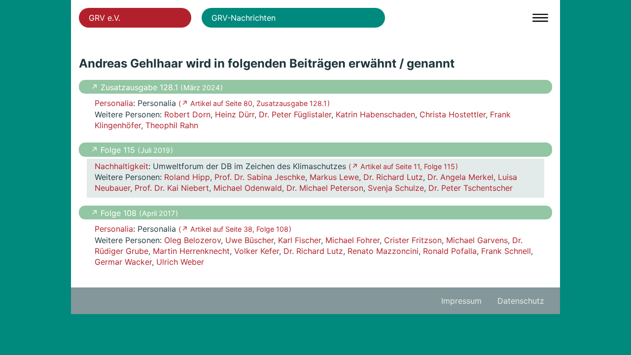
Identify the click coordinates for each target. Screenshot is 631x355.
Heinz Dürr (234, 114)
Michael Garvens (477, 240)
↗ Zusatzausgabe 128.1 (135, 87)
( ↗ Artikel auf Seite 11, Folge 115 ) (403, 166)
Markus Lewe (334, 177)
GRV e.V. (104, 18)
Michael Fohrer (352, 240)
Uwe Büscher (249, 240)
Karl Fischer (299, 240)
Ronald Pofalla (450, 251)
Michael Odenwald (247, 188)
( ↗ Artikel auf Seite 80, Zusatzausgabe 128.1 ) (254, 103)
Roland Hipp (187, 177)
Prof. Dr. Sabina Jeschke (259, 177)
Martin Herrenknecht (191, 251)
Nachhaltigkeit (121, 166)
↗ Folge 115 (114, 150)
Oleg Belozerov (192, 240)
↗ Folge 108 (115, 213)
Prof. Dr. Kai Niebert (172, 188)
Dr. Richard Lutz (393, 177)
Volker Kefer (256, 251)
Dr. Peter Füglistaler (295, 114)
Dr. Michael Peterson (324, 188)
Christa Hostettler (453, 114)
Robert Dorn (187, 114)
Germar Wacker (123, 262)
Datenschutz (520, 301)
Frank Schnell (506, 251)
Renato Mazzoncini (383, 251)
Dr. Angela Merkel (460, 177)
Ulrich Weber (180, 262)
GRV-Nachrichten (243, 18)
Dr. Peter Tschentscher (470, 188)
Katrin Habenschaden (375, 114)
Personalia (114, 103)
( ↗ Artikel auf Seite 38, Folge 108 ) (234, 229)
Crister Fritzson (413, 240)
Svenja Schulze (396, 188)
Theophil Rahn (171, 125)
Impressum (461, 301)
